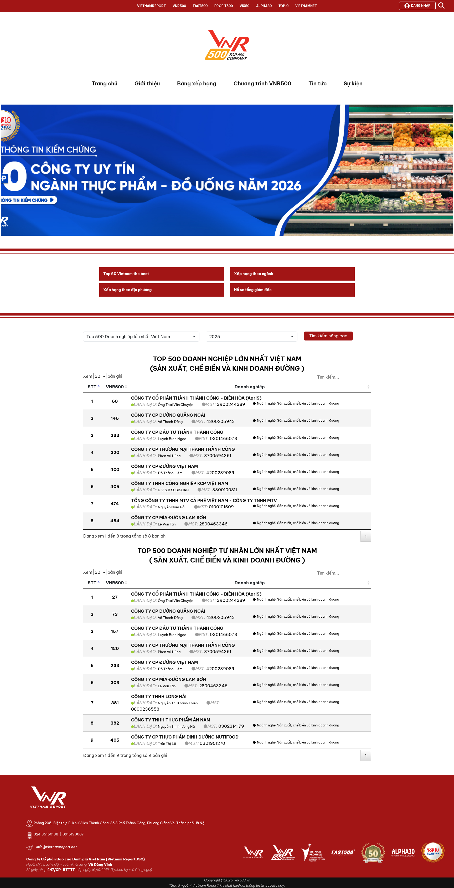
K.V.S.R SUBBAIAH (173, 490)
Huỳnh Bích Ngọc (172, 439)
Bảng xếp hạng (196, 83)
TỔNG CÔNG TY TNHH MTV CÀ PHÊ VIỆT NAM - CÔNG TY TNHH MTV (204, 500)
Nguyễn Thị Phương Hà (176, 726)
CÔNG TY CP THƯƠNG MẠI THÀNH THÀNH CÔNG (183, 449)
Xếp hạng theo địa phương (127, 289)
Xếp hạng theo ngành (253, 273)
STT (92, 386)
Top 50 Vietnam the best (126, 273)
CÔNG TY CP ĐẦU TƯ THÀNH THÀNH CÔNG (177, 432)
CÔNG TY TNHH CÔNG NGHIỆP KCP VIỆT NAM (179, 483)
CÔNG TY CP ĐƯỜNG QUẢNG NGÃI (168, 415)
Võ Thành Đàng (170, 422)
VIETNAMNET (306, 6)
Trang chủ (104, 83)
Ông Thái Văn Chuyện (175, 404)
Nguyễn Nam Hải (171, 507)
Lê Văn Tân (167, 524)
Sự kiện (353, 83)
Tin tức (317, 83)
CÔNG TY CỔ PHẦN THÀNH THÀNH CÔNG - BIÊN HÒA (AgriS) (196, 398)
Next (5, 171)
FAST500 (200, 6)
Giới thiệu (147, 83)
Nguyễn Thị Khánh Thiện (178, 703)
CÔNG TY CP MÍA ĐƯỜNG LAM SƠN (168, 517)
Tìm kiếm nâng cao (328, 335)
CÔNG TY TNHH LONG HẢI (159, 696)
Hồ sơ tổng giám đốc (253, 289)
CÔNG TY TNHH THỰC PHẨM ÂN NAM (170, 719)
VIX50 (244, 6)
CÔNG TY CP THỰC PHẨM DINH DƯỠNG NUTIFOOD (185, 737)
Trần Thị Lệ (167, 743)
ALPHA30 (264, 6)
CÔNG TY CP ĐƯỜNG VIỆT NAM (164, 466)
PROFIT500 (223, 6)
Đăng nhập (420, 6)
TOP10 (283, 6)
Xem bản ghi (102, 376)
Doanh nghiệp (250, 386)
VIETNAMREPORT (151, 6)
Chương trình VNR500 (262, 83)
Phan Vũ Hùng (169, 456)
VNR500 (179, 6)
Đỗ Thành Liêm (170, 473)
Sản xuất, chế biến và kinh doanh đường (308, 403)
